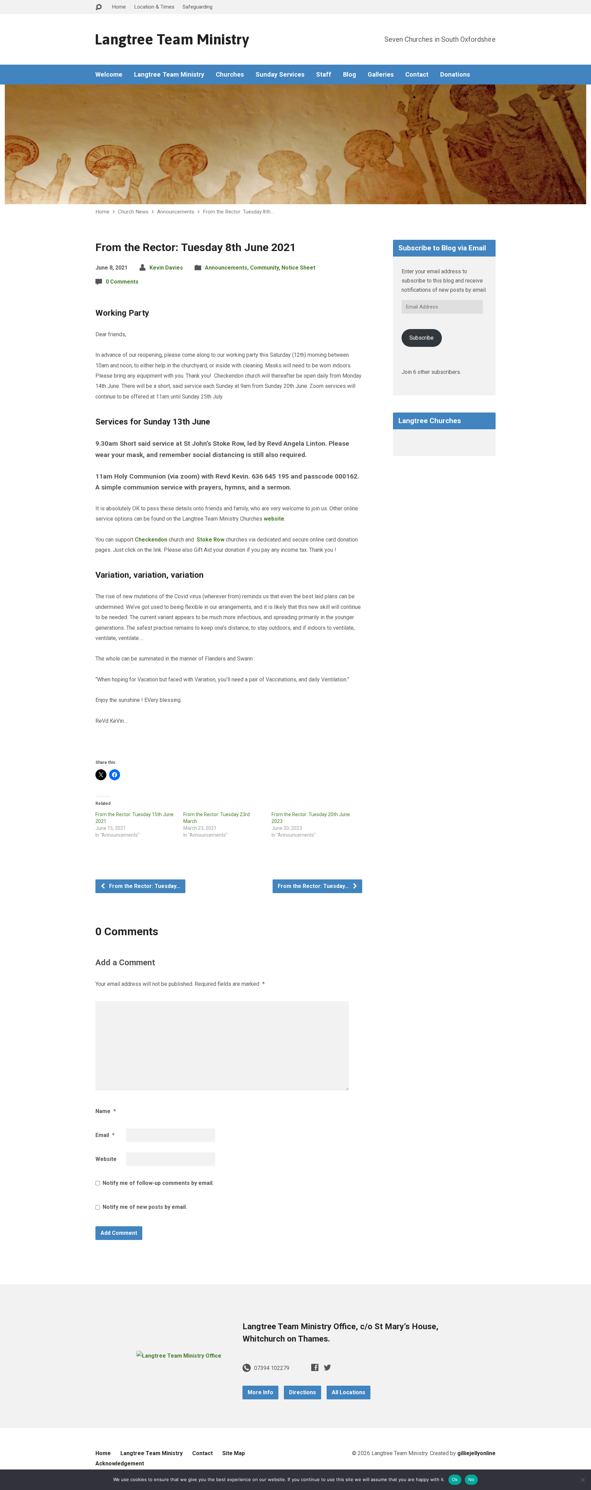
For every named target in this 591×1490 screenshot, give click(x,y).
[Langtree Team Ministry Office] (178, 1355)
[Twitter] (327, 1367)
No (471, 1479)
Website (106, 1159)
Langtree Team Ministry (172, 39)
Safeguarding (197, 7)
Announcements (175, 212)
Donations (455, 74)
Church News (133, 212)
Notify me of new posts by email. (145, 1207)
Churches (230, 74)
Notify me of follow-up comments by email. (158, 1183)
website (274, 518)
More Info (260, 1392)
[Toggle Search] (98, 7)
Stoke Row (210, 539)
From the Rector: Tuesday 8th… (238, 212)
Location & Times (154, 7)
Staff (323, 74)
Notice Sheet (298, 267)
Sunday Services (279, 74)
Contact (417, 74)
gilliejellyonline (476, 1453)
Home (119, 7)
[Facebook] (314, 1367)
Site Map (233, 1453)
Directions (302, 1392)
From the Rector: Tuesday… (144, 886)
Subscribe (421, 338)
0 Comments (122, 281)
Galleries (381, 74)
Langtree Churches (429, 421)
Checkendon (151, 539)
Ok (455, 1479)
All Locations (348, 1392)
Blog (349, 74)
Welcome (108, 74)
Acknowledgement (119, 1463)
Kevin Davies (166, 267)
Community (264, 267)
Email (105, 1135)
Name (105, 1111)
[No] (582, 1479)
